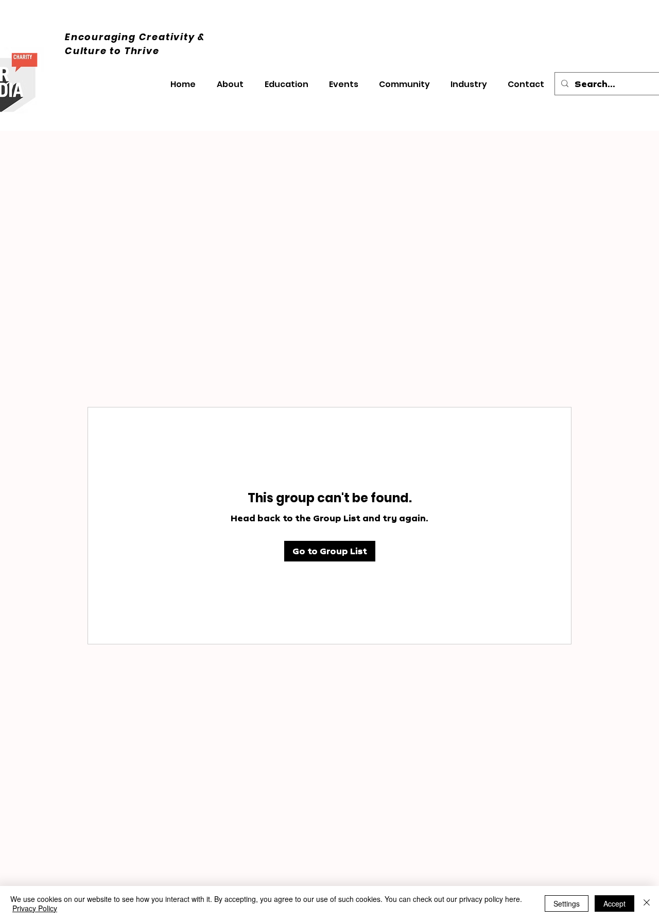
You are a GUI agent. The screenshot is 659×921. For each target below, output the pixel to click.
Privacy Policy (34, 908)
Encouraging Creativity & (135, 36)
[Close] (646, 903)
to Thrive (134, 50)
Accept (614, 903)
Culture (87, 50)
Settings (566, 903)
